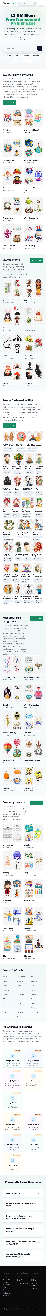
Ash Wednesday (27, 601)
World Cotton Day (9, 733)
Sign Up (20, 1280)
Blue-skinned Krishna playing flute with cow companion (37, 535)
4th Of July (6, 976)
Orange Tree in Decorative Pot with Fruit (17, 468)
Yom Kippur (7, 130)
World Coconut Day (31, 218)
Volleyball (6, 1017)
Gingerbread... (8, 448)
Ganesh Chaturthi (9, 246)
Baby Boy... (38, 601)
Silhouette (28, 383)
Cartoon (27, 300)
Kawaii (26, 328)
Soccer (5, 995)
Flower (33, 1003)
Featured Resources (6, 1289)
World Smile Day (9, 160)
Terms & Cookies (34, 1284)
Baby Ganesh (15, 515)
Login (19, 1277)
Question (20, 1012)
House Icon (7, 495)
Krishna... (36, 539)
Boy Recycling (39, 474)
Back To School (30, 900)
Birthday (27, 845)
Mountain (34, 1008)
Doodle (5, 383)
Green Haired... (38, 515)
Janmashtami (8, 218)
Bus (32, 999)
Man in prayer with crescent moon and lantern (27, 490)
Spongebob (28, 788)
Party (26, 873)
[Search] (35, 3)
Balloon (5, 999)
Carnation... (7, 514)
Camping (36, 55)
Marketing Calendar (6, 1294)
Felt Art (6, 603)
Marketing (28, 928)
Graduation (7, 900)
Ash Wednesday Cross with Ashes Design (28, 598)
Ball (32, 976)
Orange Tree (17, 473)
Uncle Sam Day (29, 246)
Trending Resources (6, 1278)
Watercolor (28, 355)
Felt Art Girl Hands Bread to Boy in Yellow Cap (8, 599)
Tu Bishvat (16, 471)
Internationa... (27, 514)
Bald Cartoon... (32, 448)
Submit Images (22, 1283)
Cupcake (5, 1003)
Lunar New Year (36, 559)
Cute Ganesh (20, 448)
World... (38, 471)
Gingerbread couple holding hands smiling (8, 445)
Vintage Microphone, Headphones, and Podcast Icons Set (28, 512)
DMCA (33, 1280)
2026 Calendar (8, 845)
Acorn (9, 55)
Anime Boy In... (17, 601)
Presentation (8, 928)
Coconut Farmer (8, 539)
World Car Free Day (31, 160)
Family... (20, 537)
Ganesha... (24, 581)
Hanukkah (28, 733)
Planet (33, 990)
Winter (19, 1017)
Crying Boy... (26, 559)
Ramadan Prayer (26, 493)
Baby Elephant (19, 451)
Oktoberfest (7, 188)
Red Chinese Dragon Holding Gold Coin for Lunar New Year (37, 556)
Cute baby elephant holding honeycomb (20, 446)
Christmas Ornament (32, 760)
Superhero (20, 995)
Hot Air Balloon (8, 760)
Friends (5, 986)
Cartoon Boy (32, 451)
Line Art (5, 355)
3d (4, 300)
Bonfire (17, 61)
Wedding (6, 873)
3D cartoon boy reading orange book (34, 445)
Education (6, 956)
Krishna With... (37, 537)
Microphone (26, 516)
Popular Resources (6, 1283)
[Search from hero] (39, 48)
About (33, 1277)
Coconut (34, 981)
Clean (10, 3)
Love (18, 1008)
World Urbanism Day (31, 677)
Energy (19, 1003)
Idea (32, 986)
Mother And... (8, 561)
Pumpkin (6, 788)
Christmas (20, 981)
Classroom (28, 956)
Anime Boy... (17, 559)
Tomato (33, 995)
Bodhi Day (6, 705)
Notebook (6, 990)
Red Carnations (7, 517)
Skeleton (26, 55)
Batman (19, 999)
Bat (16, 55)
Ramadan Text (36, 580)
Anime (5, 328)
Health (19, 986)
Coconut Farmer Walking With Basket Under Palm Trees (9, 535)
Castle (5, 981)
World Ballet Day (9, 677)
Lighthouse (6, 1008)
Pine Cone (27, 61)
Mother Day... (8, 558)
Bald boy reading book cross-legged (29, 469)
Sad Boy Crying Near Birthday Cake (27, 556)
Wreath (33, 1017)
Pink (18, 990)
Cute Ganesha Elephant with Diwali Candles (25, 576)
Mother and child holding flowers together (7, 556)
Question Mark (36, 1012)
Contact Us (35, 1288)
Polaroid (5, 1012)
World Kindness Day (31, 705)
